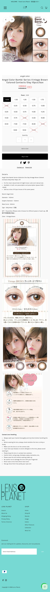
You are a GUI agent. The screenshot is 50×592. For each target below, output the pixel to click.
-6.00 (43, 118)
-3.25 (6, 112)
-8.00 (33, 124)
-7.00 (15, 124)
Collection (28, 527)
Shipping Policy (6, 516)
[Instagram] (5, 581)
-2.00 (6, 106)
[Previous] (6, 19)
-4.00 (33, 112)
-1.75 (42, 100)
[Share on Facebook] (21, 163)
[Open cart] (46, 8)
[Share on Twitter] (25, 163)
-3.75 (24, 112)
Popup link (28, 167)
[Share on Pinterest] (29, 163)
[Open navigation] (7, 8)
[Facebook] (3, 581)
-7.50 (24, 124)
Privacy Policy (5, 519)
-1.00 (16, 100)
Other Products (29, 525)
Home (26, 510)
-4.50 (6, 118)
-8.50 (43, 124)
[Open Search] (42, 8)
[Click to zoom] (44, 20)
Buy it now (25, 156)
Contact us (20, 167)
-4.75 (15, 118)
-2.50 (24, 106)
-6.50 (6, 124)
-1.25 (24, 100)
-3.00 (43, 106)
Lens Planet (16, 587)
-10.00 (33, 130)
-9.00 (15, 130)
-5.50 (33, 118)
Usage (27, 519)
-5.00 (24, 118)
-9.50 (24, 130)
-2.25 (15, 106)
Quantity (25, 135)
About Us (4, 513)
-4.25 (43, 112)
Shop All (27, 513)
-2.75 (33, 106)
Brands (27, 516)
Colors (27, 522)
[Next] (12, 19)
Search (3, 510)
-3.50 (15, 112)
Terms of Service (6, 522)
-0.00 (7, 100)
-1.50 (33, 100)
